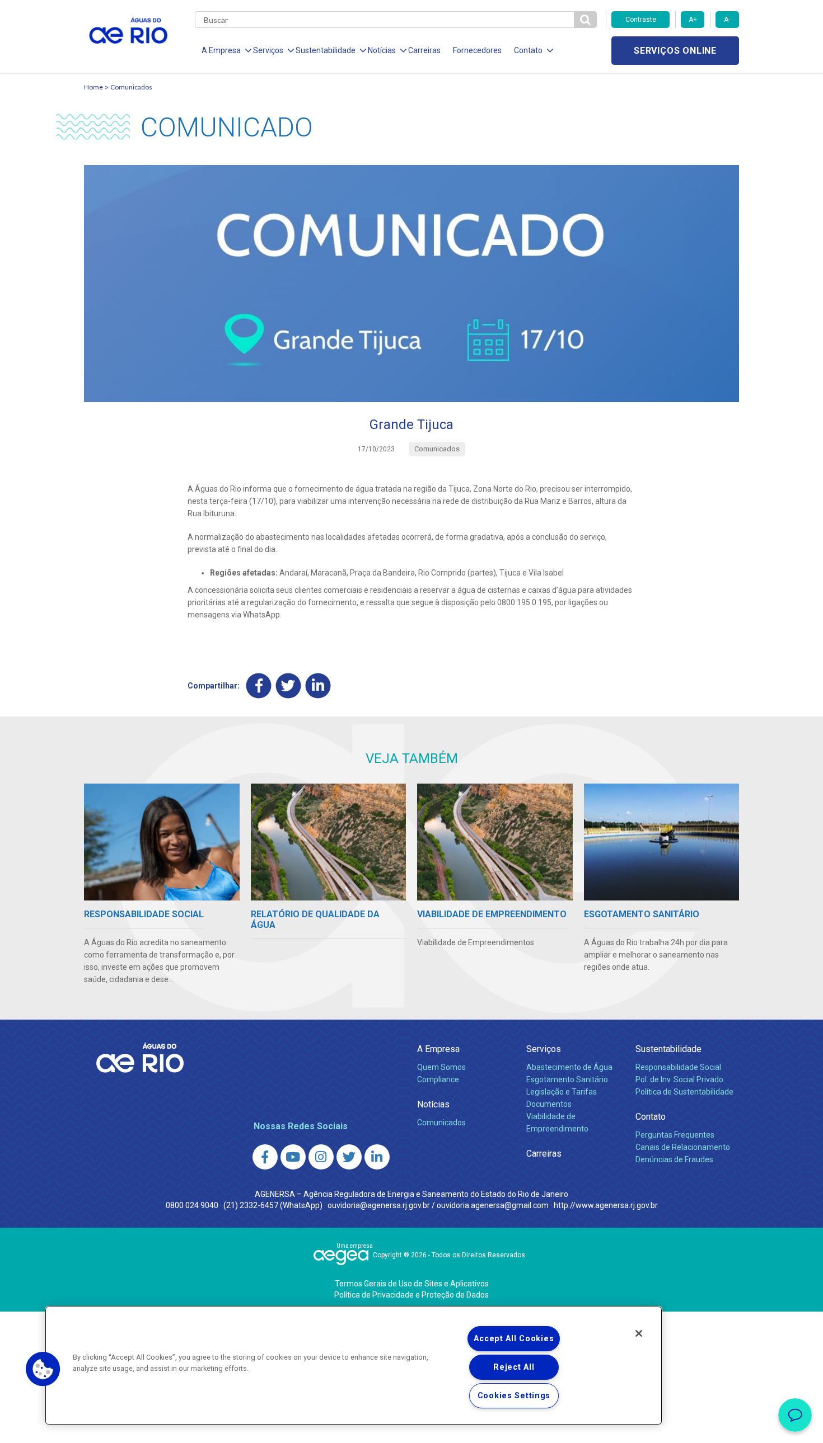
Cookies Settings (514, 1395)
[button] (43, 1369)
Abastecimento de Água (569, 1067)
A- (727, 19)
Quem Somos (441, 1067)
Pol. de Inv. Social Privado (679, 1079)
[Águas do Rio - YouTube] (293, 1157)
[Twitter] (288, 686)
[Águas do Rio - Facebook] (265, 1157)
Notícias (433, 1104)
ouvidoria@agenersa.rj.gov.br (379, 1205)
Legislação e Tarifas (561, 1091)
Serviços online (675, 50)
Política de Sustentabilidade (684, 1091)
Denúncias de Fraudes (674, 1159)
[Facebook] (259, 686)
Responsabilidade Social (678, 1067)
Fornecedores (477, 50)
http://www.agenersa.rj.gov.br (606, 1205)
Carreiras (424, 50)
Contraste (640, 19)
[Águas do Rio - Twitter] (349, 1157)
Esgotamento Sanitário (567, 1079)
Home (93, 87)
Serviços (543, 1049)
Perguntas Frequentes (674, 1134)
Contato (650, 1116)
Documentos (549, 1104)
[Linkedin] (318, 686)
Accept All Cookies (514, 1338)
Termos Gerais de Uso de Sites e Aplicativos (412, 1283)
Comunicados (131, 87)
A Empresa (438, 1049)
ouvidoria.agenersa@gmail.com (493, 1205)
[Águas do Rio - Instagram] (321, 1157)
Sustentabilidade (668, 1049)
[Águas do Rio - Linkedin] (377, 1157)
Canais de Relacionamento (682, 1147)
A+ (693, 19)
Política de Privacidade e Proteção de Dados (411, 1294)
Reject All (513, 1367)
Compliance (438, 1079)
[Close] (638, 1333)
